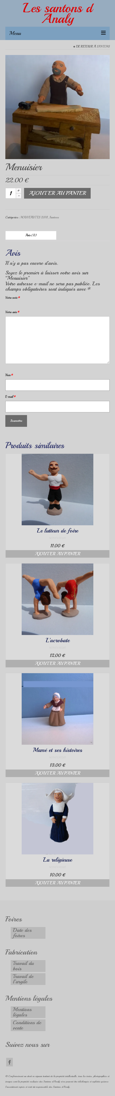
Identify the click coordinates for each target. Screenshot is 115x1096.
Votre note (12, 297)
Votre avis (12, 312)
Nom (9, 375)
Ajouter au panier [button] (57, 554)
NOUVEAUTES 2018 (34, 217)
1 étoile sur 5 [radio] (7, 305)
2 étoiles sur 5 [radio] (9, 305)
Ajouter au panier (57, 193)
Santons (103, 46)
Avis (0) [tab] (31, 235)
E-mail (10, 397)
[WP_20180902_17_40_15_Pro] (57, 106)
